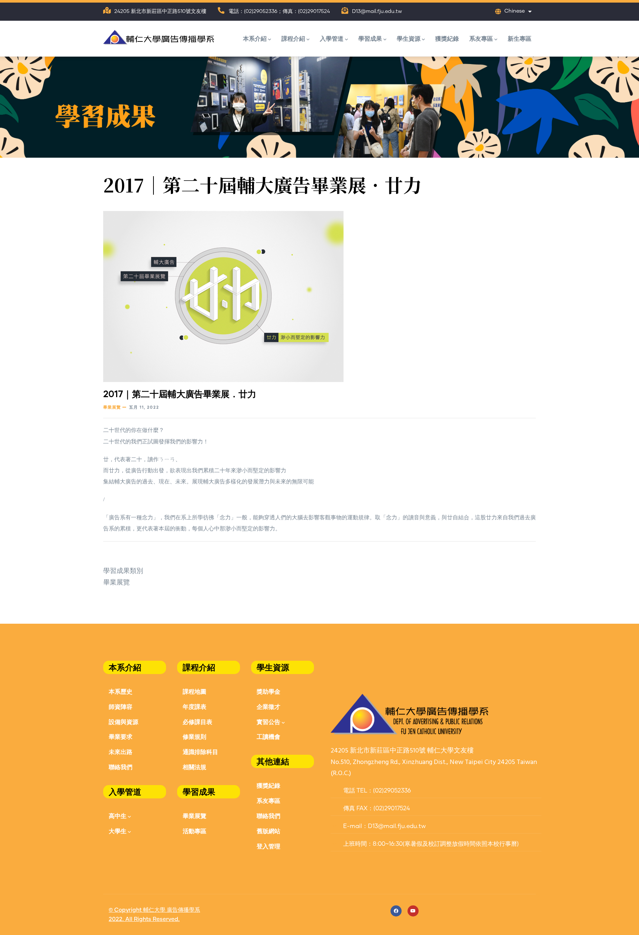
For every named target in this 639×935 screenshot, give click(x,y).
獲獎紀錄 (447, 38)
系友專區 (481, 38)
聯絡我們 (120, 766)
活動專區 (194, 830)
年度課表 (194, 706)
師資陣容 (120, 706)
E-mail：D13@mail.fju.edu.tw (384, 826)
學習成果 (370, 38)
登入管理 (268, 845)
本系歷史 (120, 691)
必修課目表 (197, 721)
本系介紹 (255, 38)
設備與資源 (123, 721)
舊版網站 (268, 830)
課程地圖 (194, 691)
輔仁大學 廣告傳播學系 (171, 910)
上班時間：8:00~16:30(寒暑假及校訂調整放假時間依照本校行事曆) (430, 844)
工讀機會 (268, 736)
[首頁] (158, 35)
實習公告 (268, 721)
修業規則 (194, 736)
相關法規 (194, 766)
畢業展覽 (112, 407)
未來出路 (120, 751)
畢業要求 (120, 736)
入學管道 (332, 38)
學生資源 (408, 38)
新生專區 (519, 38)
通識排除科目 (200, 751)
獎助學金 (268, 691)
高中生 (117, 815)
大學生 (117, 830)
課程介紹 (293, 38)
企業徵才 (268, 706)
